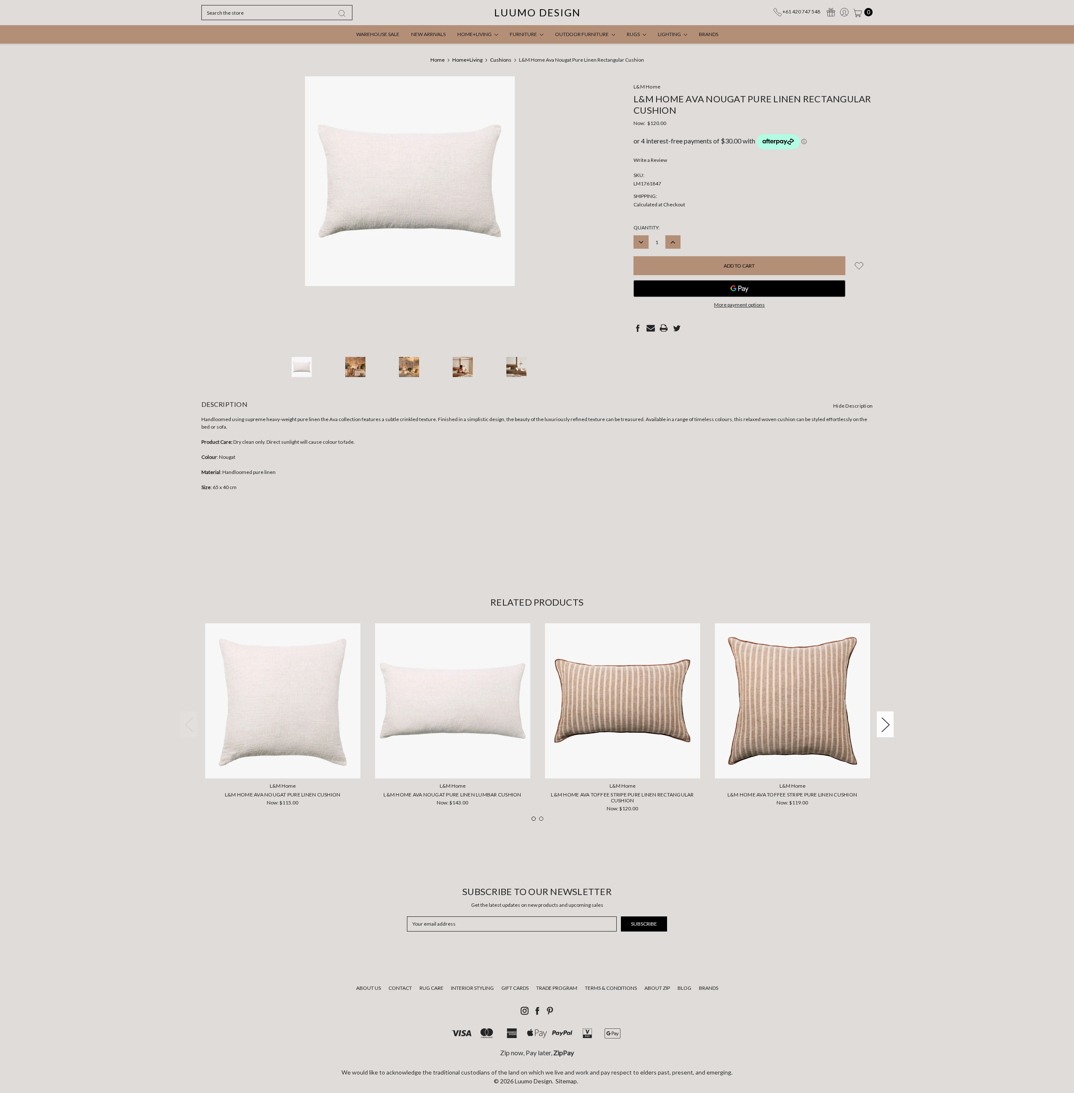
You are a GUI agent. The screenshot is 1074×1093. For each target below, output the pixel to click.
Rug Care (431, 988)
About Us (368, 988)
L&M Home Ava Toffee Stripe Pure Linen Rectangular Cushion (622, 797)
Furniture (524, 34)
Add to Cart (282, 766)
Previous (188, 724)
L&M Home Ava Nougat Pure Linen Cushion (283, 794)
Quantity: (646, 227)
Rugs (634, 34)
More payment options (739, 305)
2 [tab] (541, 819)
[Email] (650, 328)
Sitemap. (566, 1081)
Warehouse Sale (377, 34)
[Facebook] (637, 328)
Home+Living (475, 34)
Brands (708, 34)
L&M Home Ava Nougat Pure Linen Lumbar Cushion (452, 794)
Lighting (670, 34)
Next (885, 724)
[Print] (664, 328)
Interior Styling (472, 988)
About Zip (657, 988)
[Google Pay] (739, 288)
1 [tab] (534, 819)
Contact (400, 988)
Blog (684, 988)
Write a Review (650, 160)
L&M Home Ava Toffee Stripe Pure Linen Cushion (792, 794)
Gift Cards (515, 988)
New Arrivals (428, 34)
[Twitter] (677, 328)
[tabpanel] (283, 717)
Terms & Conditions (611, 988)
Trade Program (556, 988)
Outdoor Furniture (582, 34)
